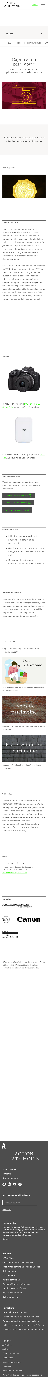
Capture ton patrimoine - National (17, 1262)
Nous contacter (9, 1169)
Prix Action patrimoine (12, 1370)
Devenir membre (10, 1177)
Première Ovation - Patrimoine (16, 1283)
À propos (6, 1340)
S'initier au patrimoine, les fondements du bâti (23, 1329)
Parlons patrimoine (11, 1279)
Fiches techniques (10, 1353)
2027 (10, 42)
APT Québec (8, 1258)
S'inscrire (7, 1209)
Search (35, 4)
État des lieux (8, 1275)
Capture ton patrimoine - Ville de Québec (21, 1266)
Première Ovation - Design (14, 1288)
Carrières (6, 1173)
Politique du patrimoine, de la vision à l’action (23, 1325)
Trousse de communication (28, 42)
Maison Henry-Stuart (11, 1362)
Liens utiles (7, 1357)
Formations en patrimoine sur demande (20, 1316)
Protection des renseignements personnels (22, 1374)
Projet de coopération (12, 1292)
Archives (6, 1349)
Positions (6, 1366)
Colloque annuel (9, 1271)
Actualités (7, 1344)
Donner (5, 1238)
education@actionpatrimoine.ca (14, 872)
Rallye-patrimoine (10, 1296)
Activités (9, 33)
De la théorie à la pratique (14, 1312)
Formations (8, 1307)
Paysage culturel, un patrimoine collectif (20, 1320)
